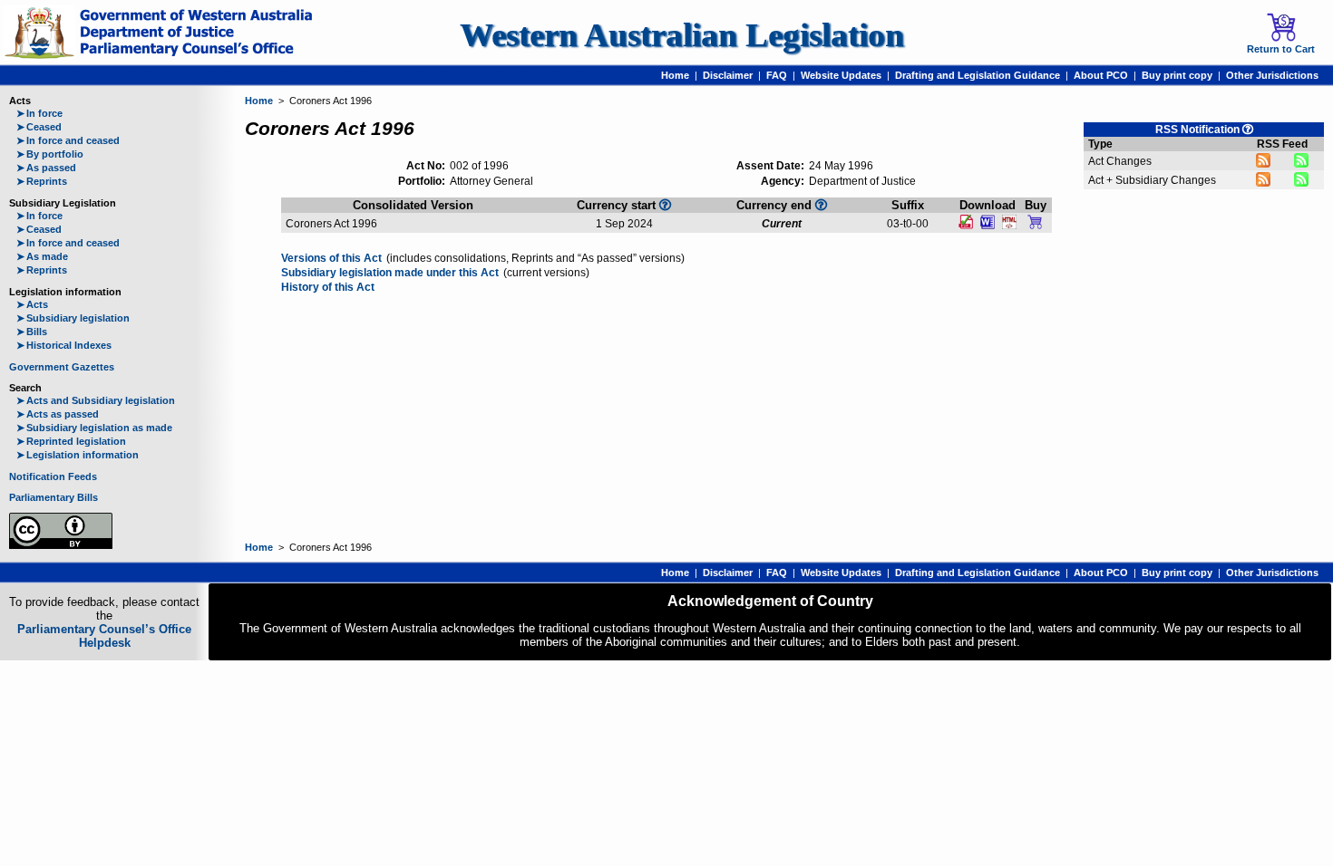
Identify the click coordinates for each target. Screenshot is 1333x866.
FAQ (776, 75)
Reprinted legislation (71, 441)
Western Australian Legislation (682, 34)
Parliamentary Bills (53, 497)
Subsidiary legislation (73, 318)
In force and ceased (68, 140)
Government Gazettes (61, 366)
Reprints (41, 181)
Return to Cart (1281, 48)
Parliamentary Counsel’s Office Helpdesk (104, 636)
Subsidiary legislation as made (94, 427)
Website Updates (841, 75)
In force (39, 113)
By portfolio (49, 154)
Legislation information (77, 454)
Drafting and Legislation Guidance (977, 75)
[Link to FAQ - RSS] (1247, 129)
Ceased (39, 126)
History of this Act (328, 287)
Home (675, 75)
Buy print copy (1177, 75)
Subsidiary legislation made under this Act (390, 272)
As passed (46, 167)
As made (42, 256)
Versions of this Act (331, 258)
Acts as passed (57, 414)
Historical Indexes (64, 345)
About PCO (1101, 75)
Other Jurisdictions (1272, 75)
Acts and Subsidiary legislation (95, 400)
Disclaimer (728, 75)
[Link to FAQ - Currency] (665, 204)
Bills (31, 331)
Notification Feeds (53, 476)
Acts (32, 304)
